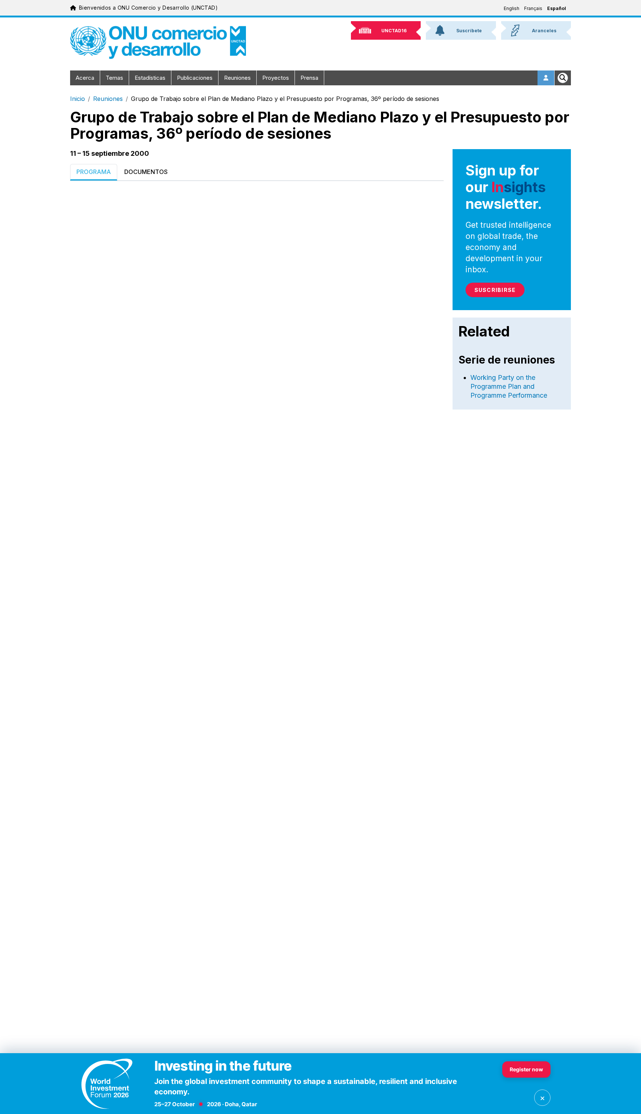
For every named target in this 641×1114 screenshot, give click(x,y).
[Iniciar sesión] (546, 77)
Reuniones (237, 77)
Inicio (77, 98)
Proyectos (275, 77)
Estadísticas (150, 77)
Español (556, 8)
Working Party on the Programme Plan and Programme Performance (508, 386)
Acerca (85, 77)
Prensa (309, 77)
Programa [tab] (93, 171)
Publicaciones (195, 77)
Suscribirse (495, 290)
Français (533, 8)
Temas (114, 77)
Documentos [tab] (146, 171)
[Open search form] (563, 78)
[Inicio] (158, 42)
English (511, 8)
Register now (526, 1069)
